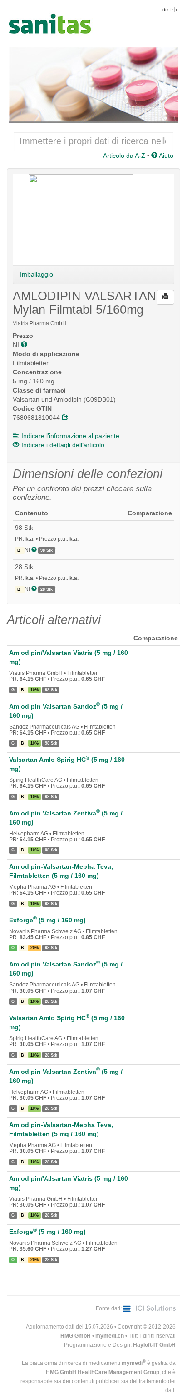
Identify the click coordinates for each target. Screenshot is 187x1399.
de (165, 9)
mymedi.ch (109, 1336)
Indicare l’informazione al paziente (70, 435)
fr (171, 9)
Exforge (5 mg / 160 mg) (47, 920)
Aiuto (165, 155)
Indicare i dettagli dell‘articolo (62, 444)
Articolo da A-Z (124, 155)
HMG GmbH (75, 1336)
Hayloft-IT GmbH (154, 1345)
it (177, 9)
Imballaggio (36, 274)
